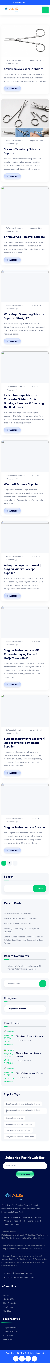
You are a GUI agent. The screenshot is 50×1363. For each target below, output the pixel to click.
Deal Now (7, 1339)
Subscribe (25, 1174)
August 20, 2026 (37, 60)
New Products (9, 1303)
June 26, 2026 (36, 818)
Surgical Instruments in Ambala (24, 827)
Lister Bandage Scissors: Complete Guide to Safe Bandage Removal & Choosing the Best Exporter (24, 401)
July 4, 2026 (35, 556)
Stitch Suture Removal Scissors (24, 237)
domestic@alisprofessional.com (18, 1273)
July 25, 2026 (35, 305)
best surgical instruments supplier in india (23, 1104)
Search (8, 876)
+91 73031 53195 (11, 1277)
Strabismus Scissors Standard (23, 69)
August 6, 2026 (36, 228)
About (6, 1295)
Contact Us (8, 1299)
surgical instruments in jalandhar (19, 1124)
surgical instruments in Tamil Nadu (20, 1136)
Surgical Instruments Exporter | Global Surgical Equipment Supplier (24, 742)
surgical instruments (14, 1118)
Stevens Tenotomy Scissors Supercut (20, 918)
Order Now (8, 1335)
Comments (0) (12, 63)
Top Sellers (8, 1307)
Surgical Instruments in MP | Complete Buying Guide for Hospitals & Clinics (22, 654)
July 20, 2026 (35, 387)
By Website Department (15, 60)
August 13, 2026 (36, 140)
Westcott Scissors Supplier (21, 484)
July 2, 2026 (35, 641)
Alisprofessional (10, 1327)
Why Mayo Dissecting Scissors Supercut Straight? (24, 316)
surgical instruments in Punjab (18, 1130)
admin (10, 966)
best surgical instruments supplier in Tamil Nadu (23, 1111)
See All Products (10, 1331)
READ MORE (12, 88)
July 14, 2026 (35, 476)
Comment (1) (11, 560)
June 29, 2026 (36, 730)
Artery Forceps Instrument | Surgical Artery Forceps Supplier (22, 569)
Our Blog (7, 1311)
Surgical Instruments (17, 1008)
